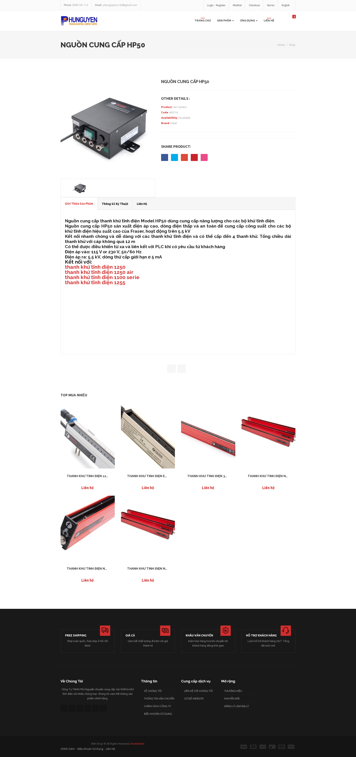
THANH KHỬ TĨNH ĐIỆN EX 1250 (148, 476)
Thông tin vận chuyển (159, 698)
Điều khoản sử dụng (158, 714)
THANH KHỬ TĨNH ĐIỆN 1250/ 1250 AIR (88, 476)
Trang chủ (202, 20)
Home (281, 44)
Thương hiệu (233, 691)
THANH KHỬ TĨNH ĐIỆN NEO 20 (88, 568)
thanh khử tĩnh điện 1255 (95, 282)
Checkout (254, 5)
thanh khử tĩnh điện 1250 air (99, 272)
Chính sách (68, 749)
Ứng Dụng (247, 20)
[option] (108, 126)
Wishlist (237, 5)
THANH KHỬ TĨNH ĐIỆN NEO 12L (268, 476)
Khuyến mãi (232, 698)
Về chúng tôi (153, 691)
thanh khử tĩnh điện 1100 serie (102, 277)
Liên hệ (110, 749)
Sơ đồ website (194, 698)
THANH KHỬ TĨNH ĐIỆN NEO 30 (148, 568)
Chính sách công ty (157, 706)
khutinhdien (137, 743)
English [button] (286, 5)
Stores (270, 5)
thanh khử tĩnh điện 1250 (95, 267)
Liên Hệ (269, 20)
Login (210, 5)
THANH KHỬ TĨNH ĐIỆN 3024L (208, 476)
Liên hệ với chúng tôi (198, 691)
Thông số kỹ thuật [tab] (115, 203)
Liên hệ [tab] (142, 203)
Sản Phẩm (224, 20)
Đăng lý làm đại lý (236, 706)
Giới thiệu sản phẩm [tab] (79, 203)
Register (221, 5)
